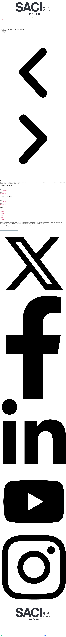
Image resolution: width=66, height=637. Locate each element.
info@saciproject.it (3, 193)
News (2, 217)
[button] (33, 73)
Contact (2, 219)
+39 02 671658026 (3, 190)
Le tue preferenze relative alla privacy (37, 635)
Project (2, 215)
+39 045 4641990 (3, 201)
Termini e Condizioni (14, 230)
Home (2, 209)
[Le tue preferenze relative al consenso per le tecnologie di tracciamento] (1, 635)
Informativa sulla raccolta (24, 635)
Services (2, 211)
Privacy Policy (2, 230)
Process (2, 213)
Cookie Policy (8, 230)
